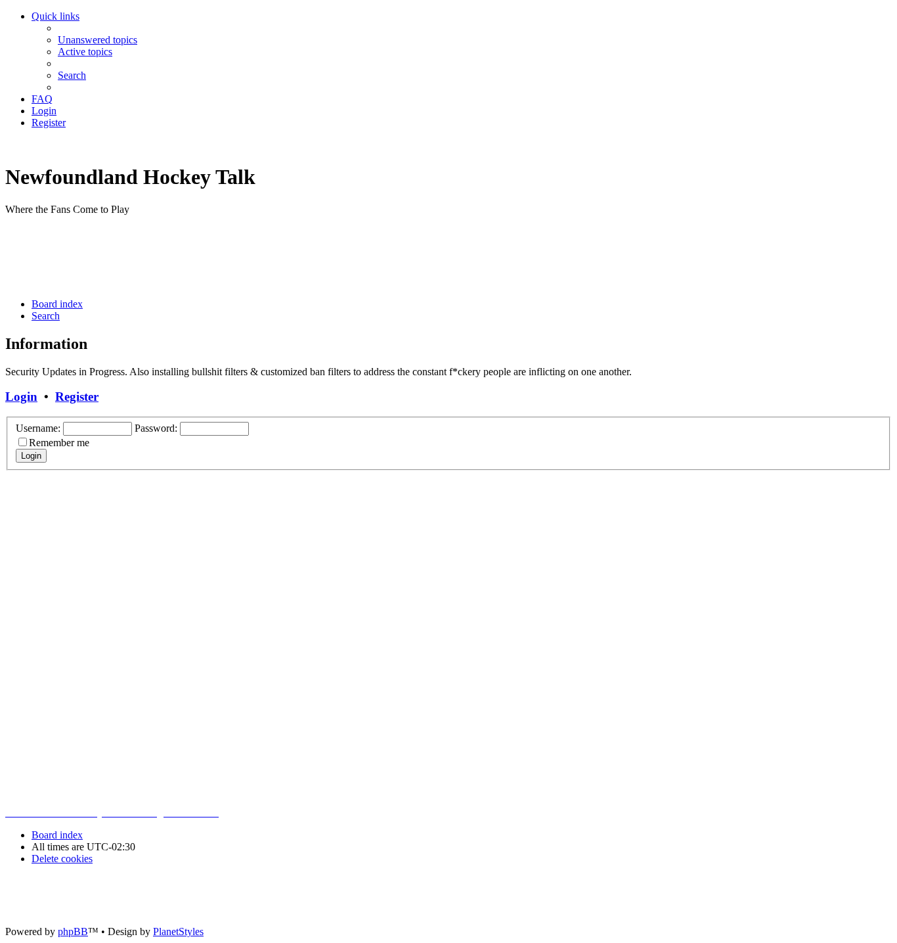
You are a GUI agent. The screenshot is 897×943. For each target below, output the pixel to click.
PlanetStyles (178, 931)
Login (21, 396)
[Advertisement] (244, 255)
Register (76, 396)
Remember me (59, 442)
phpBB (73, 931)
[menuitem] (97, 39)
